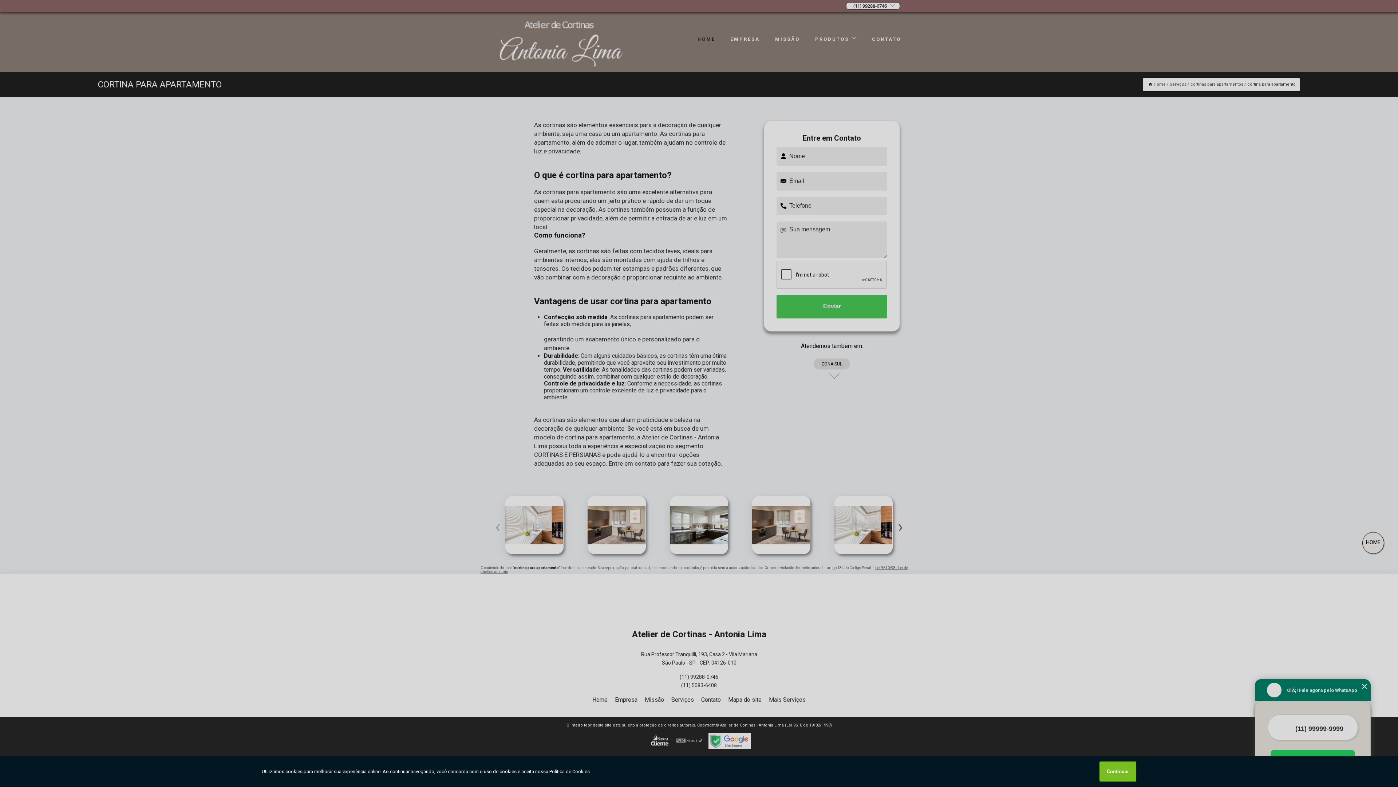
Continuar (1118, 771)
